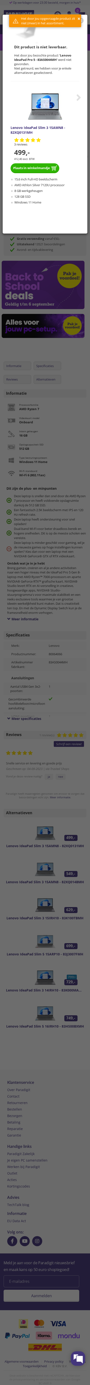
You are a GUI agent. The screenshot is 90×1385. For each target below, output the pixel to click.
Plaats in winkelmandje (31, 168)
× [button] (79, 18)
